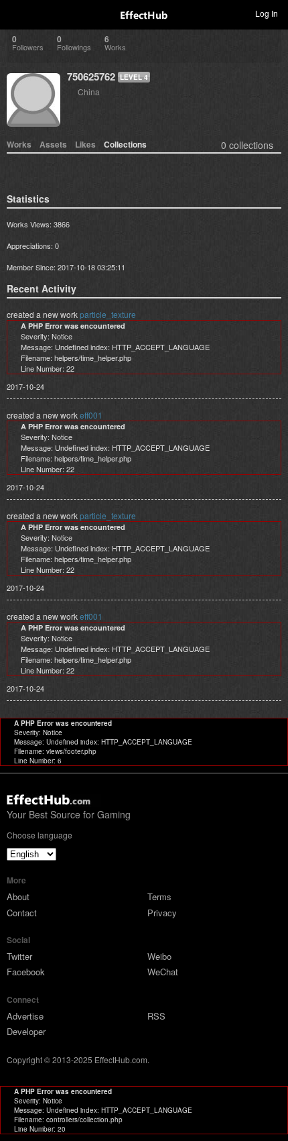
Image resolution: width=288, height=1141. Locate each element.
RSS (156, 1016)
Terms (159, 896)
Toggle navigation (16, 12)
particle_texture (108, 314)
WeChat (162, 971)
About (18, 896)
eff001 (91, 415)
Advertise (25, 1016)
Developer (26, 1031)
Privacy (162, 912)
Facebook (26, 971)
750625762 (91, 76)
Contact (22, 912)
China (89, 91)
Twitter (19, 956)
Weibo (159, 956)
